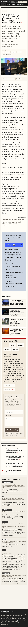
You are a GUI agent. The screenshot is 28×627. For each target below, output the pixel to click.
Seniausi (20, 345)
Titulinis (3, 4)
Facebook (7, 52)
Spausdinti (18, 78)
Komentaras (8, 415)
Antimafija (18, 4)
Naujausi (12, 345)
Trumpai (8, 4)
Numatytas (8, 78)
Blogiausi (15, 349)
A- (3, 78)
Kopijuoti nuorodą (7, 54)
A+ (13, 78)
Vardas (7, 409)
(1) (21, 22)
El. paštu (19, 52)
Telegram (14, 52)
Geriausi (7, 349)
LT (16, 1)
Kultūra (23, 4)
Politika (13, 4)
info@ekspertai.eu (6, 225)
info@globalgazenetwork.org (18, 620)
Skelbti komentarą (12, 430)
